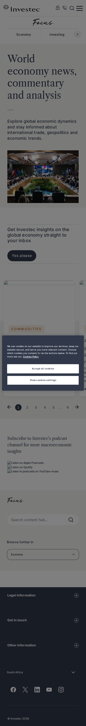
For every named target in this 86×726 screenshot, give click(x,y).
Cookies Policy (31, 356)
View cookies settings (43, 380)
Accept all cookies (43, 368)
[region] (43, 363)
